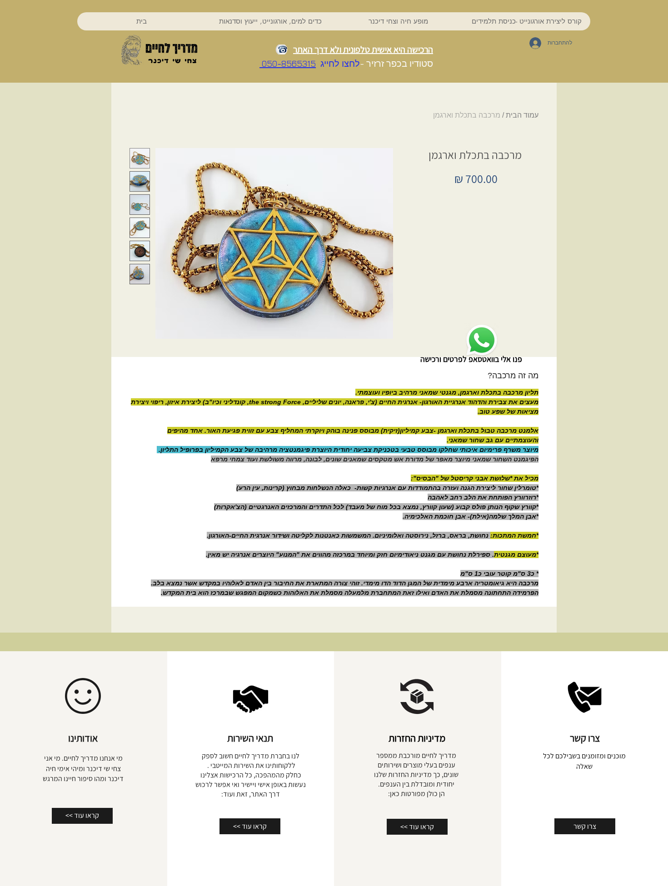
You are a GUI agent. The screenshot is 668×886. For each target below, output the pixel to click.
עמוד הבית (522, 115)
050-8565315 (287, 63)
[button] (270, 21)
